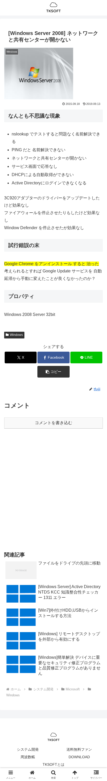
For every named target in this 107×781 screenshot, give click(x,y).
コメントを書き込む (53, 423)
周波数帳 (28, 757)
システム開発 (28, 749)
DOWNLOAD (79, 757)
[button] (53, 372)
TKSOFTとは (53, 764)
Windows (16, 335)
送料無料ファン (79, 749)
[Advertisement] (53, 489)
